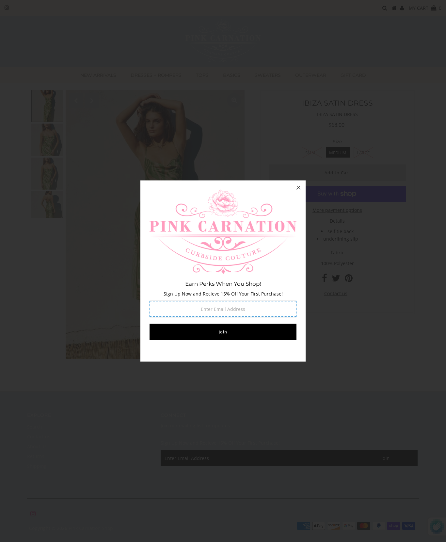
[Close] (298, 187)
